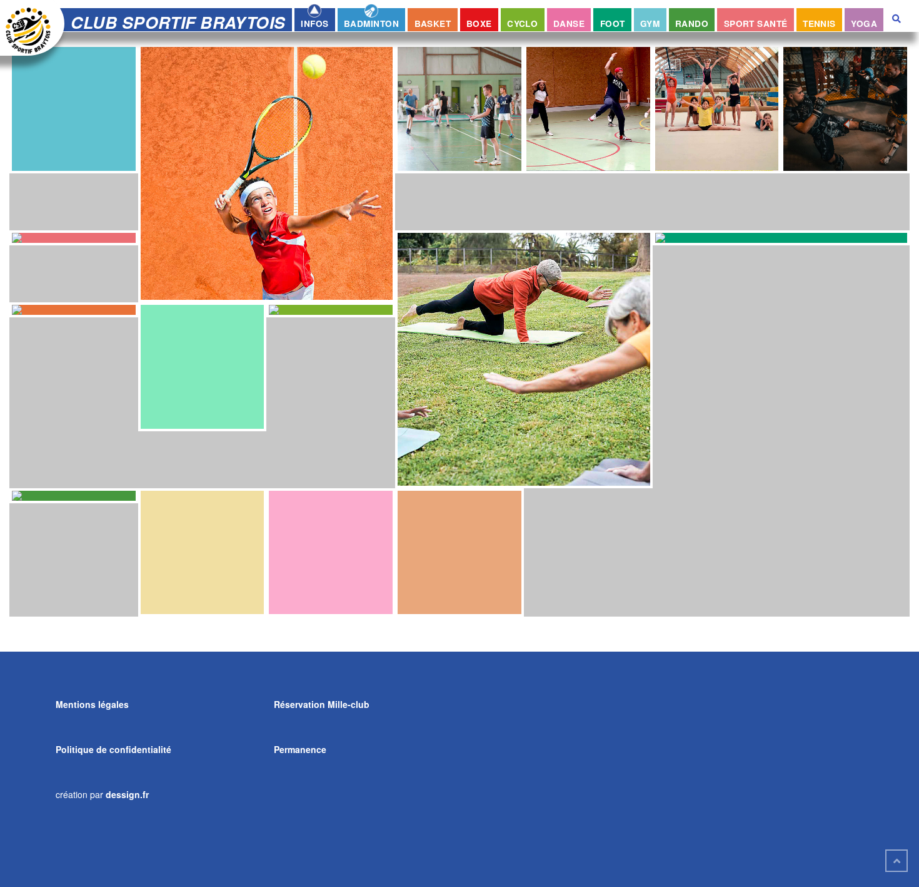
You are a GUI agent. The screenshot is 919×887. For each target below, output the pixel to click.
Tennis (819, 23)
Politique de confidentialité (113, 749)
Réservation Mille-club (321, 704)
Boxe (479, 23)
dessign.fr (127, 794)
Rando (691, 23)
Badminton (371, 23)
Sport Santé (756, 23)
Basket (432, 23)
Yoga (864, 23)
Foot (612, 23)
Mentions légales (92, 704)
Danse (569, 23)
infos (314, 23)
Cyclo (522, 23)
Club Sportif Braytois (178, 22)
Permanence (300, 749)
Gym (650, 23)
